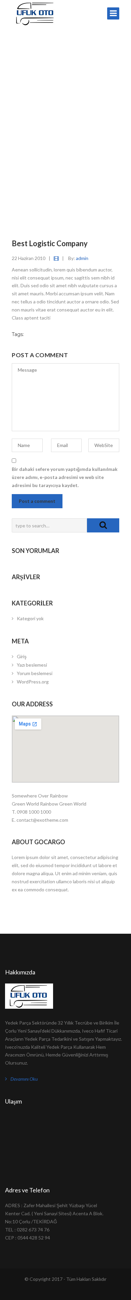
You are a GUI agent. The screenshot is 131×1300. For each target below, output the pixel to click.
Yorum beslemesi (34, 673)
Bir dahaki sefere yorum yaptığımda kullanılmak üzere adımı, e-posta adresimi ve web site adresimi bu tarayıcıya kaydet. (65, 477)
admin (82, 258)
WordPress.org (33, 681)
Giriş (22, 656)
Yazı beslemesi (32, 665)
